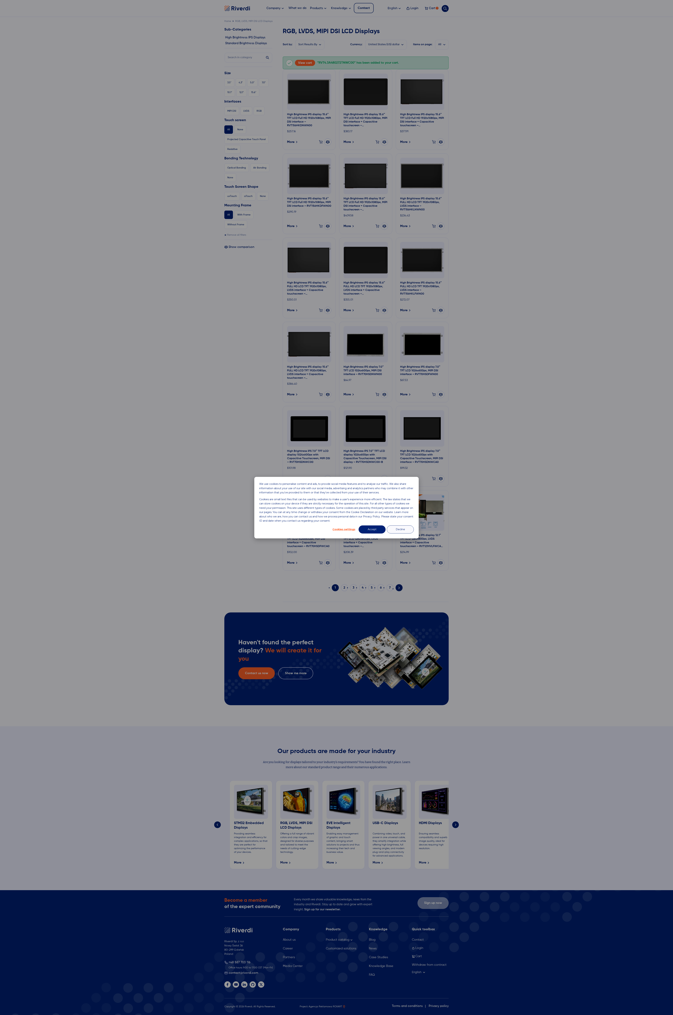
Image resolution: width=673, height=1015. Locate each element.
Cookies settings (343, 529)
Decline (400, 529)
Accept (372, 529)
